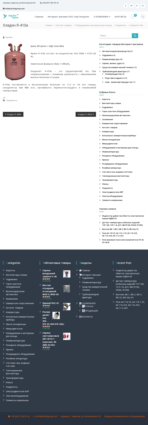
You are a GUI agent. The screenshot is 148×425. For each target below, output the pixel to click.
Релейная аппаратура (111, 168)
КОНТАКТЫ (120, 16)
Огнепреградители (113, 74)
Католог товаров (64, 25)
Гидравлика (107, 55)
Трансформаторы (110, 180)
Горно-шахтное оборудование (116, 111)
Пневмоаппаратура (110, 59)
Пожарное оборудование (113, 156)
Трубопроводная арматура (114, 71)
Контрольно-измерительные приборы (119, 135)
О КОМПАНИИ (101, 16)
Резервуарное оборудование (115, 164)
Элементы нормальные (112, 200)
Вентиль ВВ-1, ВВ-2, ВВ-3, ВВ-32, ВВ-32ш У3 (120, 229)
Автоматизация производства (116, 51)
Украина (9, 37)
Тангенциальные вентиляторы (115, 176)
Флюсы (105, 184)
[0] (133, 16)
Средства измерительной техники (117, 67)
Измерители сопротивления (114, 123)
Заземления (107, 119)
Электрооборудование (112, 196)
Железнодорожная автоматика (116, 115)
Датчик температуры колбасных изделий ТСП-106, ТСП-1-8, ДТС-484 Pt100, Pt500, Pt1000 (122, 223)
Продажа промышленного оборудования (124, 416)
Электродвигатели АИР (112, 192)
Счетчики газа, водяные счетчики (117, 172)
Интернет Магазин (91, 274)
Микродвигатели (110, 143)
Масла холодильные (111, 139)
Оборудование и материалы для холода (94, 25)
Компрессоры (108, 131)
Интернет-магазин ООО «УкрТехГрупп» (68, 16)
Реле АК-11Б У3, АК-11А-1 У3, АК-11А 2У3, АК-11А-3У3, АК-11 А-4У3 (119, 234)
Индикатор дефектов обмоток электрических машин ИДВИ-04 (127, 273)
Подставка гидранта (114, 78)
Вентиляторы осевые (111, 103)
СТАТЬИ (89, 306)
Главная (39, 16)
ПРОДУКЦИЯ (91, 310)
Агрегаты (106, 99)
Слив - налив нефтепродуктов (118, 82)
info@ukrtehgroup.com (47, 416)
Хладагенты (121, 25)
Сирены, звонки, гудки (112, 63)
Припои (105, 160)
